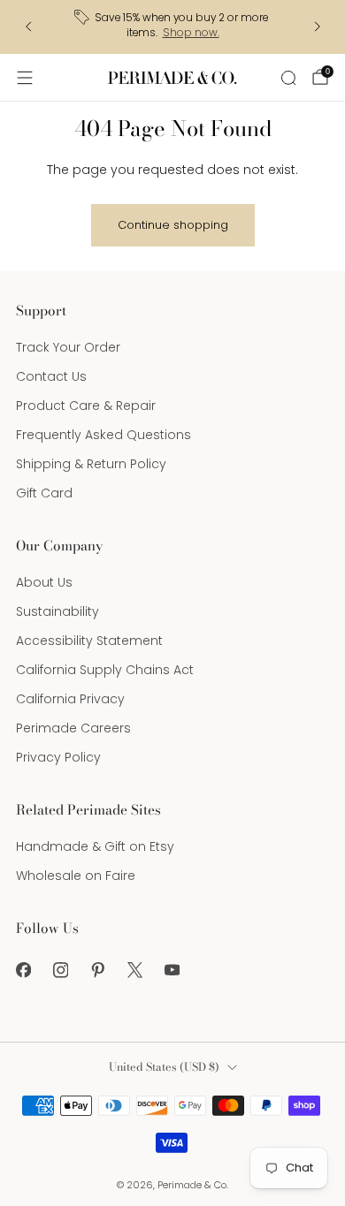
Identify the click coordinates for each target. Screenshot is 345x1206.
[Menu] (25, 78)
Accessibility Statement (89, 640)
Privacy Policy (58, 757)
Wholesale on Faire (75, 875)
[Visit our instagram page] (60, 970)
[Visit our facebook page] (23, 970)
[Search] (288, 78)
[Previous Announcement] (28, 26)
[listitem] (173, 27)
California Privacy (70, 699)
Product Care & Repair (86, 405)
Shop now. (191, 33)
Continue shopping (173, 224)
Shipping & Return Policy (91, 464)
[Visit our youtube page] (171, 970)
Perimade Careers (73, 728)
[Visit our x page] (134, 970)
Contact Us (51, 376)
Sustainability (57, 611)
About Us (44, 582)
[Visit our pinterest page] (97, 970)
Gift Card (44, 493)
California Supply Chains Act (105, 670)
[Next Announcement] (317, 26)
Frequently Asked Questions (103, 435)
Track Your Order (68, 347)
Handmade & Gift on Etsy (95, 846)
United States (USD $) (164, 1066)
